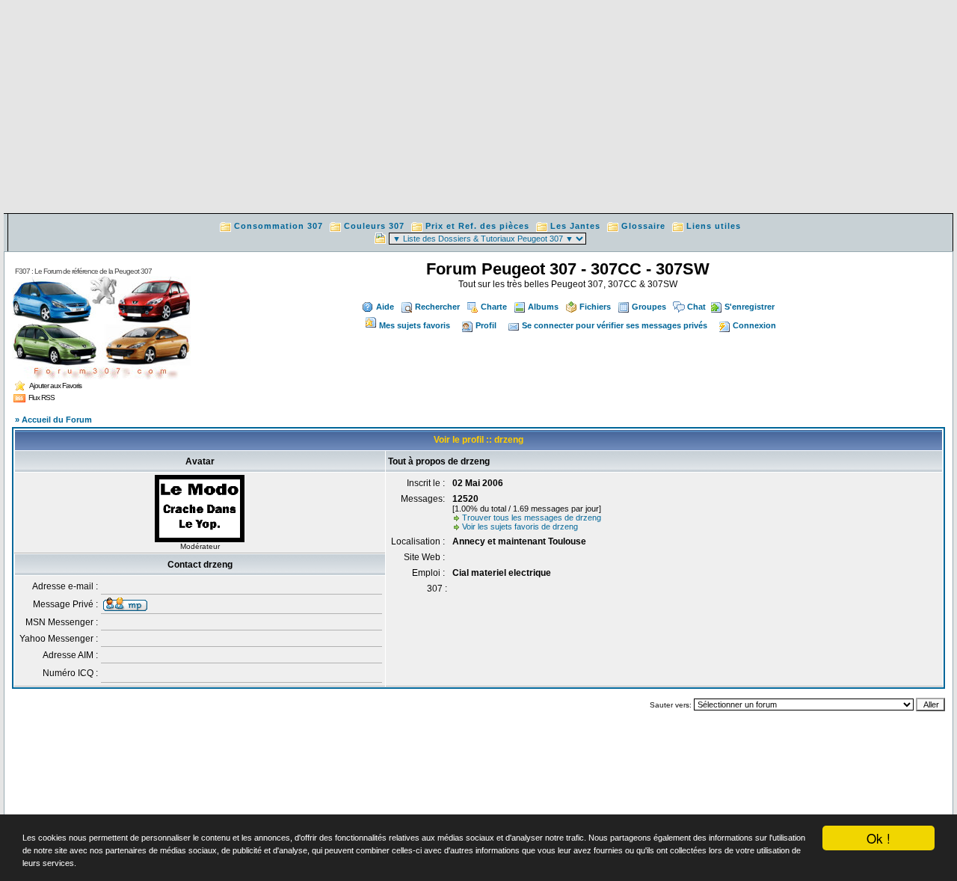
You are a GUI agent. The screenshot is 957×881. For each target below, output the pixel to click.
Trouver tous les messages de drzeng (531, 517)
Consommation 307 (278, 225)
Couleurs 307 (374, 225)
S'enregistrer (749, 306)
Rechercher (437, 306)
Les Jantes (575, 225)
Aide (385, 306)
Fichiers (595, 306)
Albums (543, 306)
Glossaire (643, 225)
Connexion (754, 325)
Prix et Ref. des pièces (477, 225)
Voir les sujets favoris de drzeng (520, 526)
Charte (494, 306)
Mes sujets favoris (414, 325)
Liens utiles (713, 225)
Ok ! (878, 838)
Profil (486, 325)
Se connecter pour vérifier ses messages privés (614, 325)
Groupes (649, 306)
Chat (696, 306)
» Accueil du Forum (53, 419)
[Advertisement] (478, 108)
